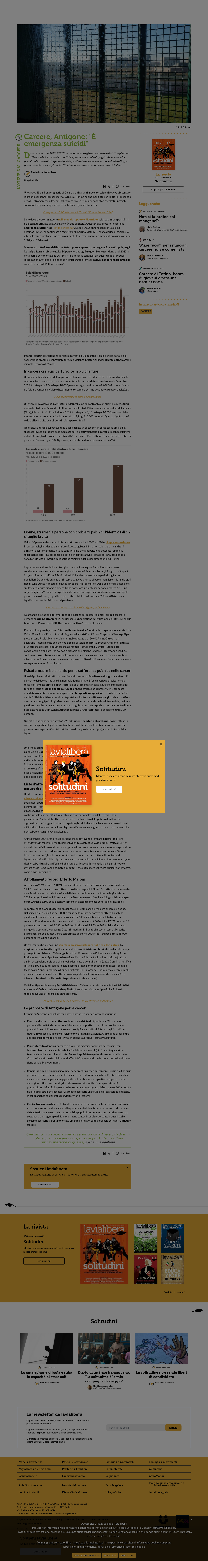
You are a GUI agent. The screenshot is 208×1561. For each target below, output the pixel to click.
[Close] (161, 744)
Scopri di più (109, 789)
